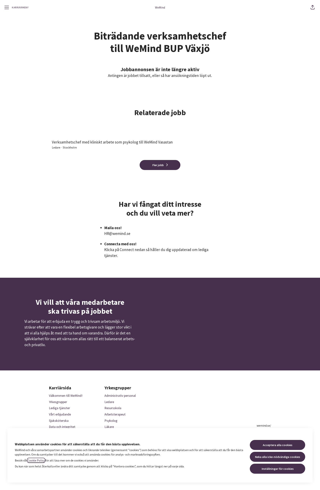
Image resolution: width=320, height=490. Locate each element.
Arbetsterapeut (115, 414)
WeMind (160, 7)
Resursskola (112, 408)
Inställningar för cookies (278, 469)
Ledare (109, 402)
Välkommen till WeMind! (66, 395)
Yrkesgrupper (58, 402)
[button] (312, 7)
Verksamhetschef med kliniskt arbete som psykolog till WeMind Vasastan (112, 142)
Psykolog (110, 420)
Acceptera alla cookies (277, 445)
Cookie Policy (36, 460)
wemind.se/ (264, 425)
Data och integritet (62, 427)
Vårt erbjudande (60, 414)
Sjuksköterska (59, 420)
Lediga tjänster (59, 408)
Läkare (109, 427)
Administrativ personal (120, 395)
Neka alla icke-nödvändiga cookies (277, 457)
